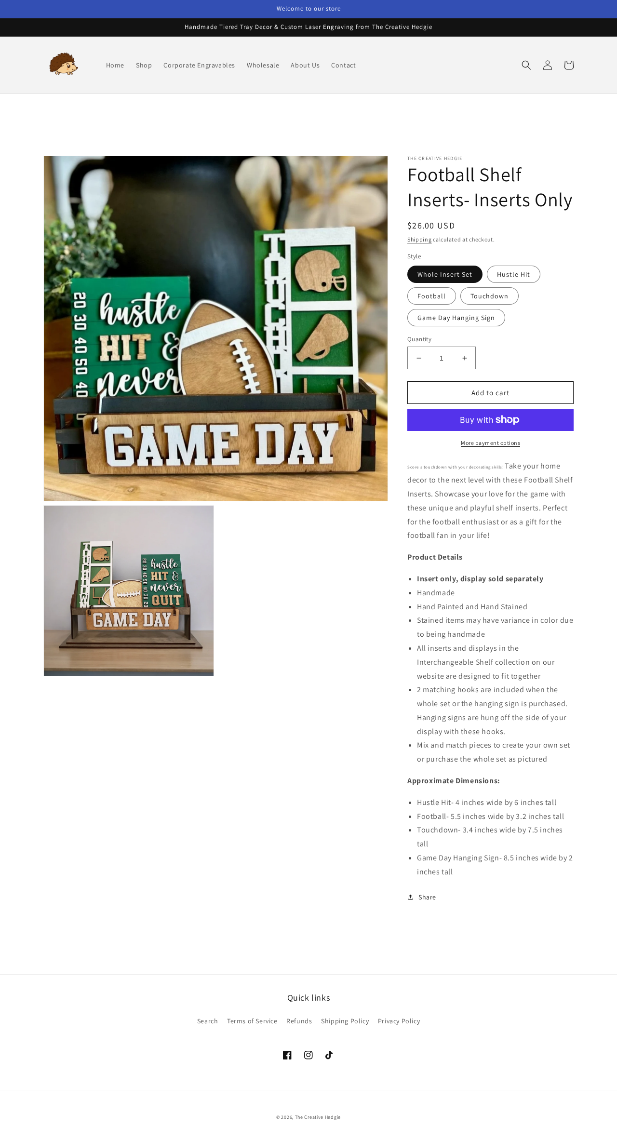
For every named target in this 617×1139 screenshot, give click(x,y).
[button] (526, 65)
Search (207, 1021)
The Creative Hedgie (318, 1117)
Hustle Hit (513, 274)
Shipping (419, 239)
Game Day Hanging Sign (456, 317)
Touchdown (489, 296)
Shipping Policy (345, 1021)
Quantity (419, 339)
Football (431, 296)
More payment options (490, 442)
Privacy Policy (399, 1021)
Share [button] (427, 897)
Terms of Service (252, 1021)
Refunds (299, 1021)
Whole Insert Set (444, 274)
